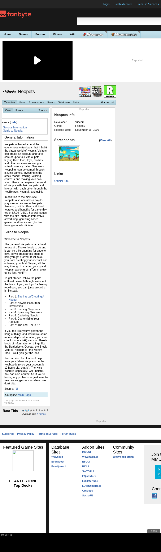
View (8, 110)
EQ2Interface (90, 481)
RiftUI (85, 466)
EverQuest (57, 461)
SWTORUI (88, 471)
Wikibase (64, 102)
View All (105, 140)
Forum (51, 102)
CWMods (87, 490)
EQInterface (89, 476)
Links (76, 102)
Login (106, 4)
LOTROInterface (91, 485)
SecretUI (87, 495)
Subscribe (8, 433)
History (19, 110)
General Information (15, 127)
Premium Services (147, 4)
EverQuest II (58, 466)
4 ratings (41, 414)
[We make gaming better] (13, 4)
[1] (16, 388)
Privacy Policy (25, 433)
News (22, 102)
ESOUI (86, 461)
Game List (107, 102)
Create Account (123, 4)
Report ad (137, 60)
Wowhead (57, 456)
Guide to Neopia (12, 130)
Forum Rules (68, 433)
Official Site (61, 181)
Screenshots (36, 102)
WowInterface (90, 456)
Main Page (24, 394)
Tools (42, 110)
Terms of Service (47, 433)
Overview (9, 102)
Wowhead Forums (123, 456)
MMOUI (86, 452)
